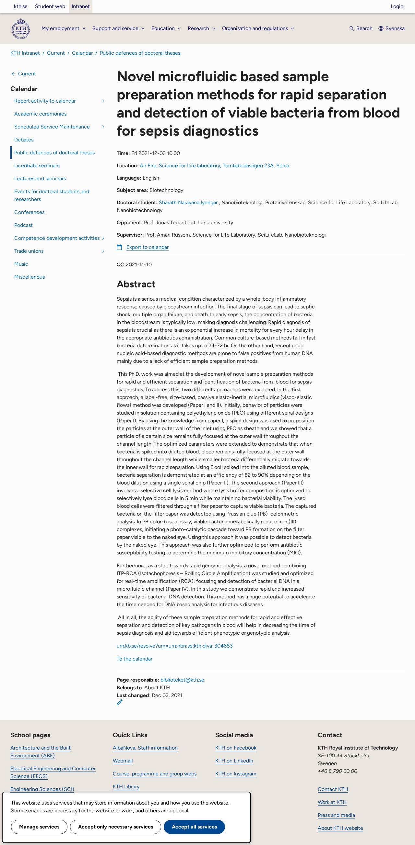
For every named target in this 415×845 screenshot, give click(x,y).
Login (397, 6)
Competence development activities (57, 238)
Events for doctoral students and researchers (51, 195)
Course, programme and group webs (154, 774)
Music (21, 264)
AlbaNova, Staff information (145, 748)
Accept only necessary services (115, 827)
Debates (23, 140)
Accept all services (194, 827)
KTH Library (126, 787)
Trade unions (28, 251)
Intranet (81, 6)
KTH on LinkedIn (234, 761)
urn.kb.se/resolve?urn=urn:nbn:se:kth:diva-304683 (175, 646)
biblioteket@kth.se (182, 680)
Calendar (82, 53)
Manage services (39, 827)
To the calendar (134, 659)
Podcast (23, 225)
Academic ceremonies (40, 114)
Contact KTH (333, 789)
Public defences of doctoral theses (140, 53)
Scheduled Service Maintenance (52, 127)
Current (56, 53)
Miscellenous (29, 277)
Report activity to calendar (45, 101)
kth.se (21, 6)
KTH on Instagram (235, 774)
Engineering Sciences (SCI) (42, 789)
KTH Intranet (25, 53)
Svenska (395, 28)
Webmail (123, 761)
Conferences (29, 212)
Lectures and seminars (40, 178)
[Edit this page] (120, 702)
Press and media (336, 815)
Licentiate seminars (36, 165)
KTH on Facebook (235, 748)
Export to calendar (147, 247)
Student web (50, 6)
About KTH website (340, 828)
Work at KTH (332, 802)
